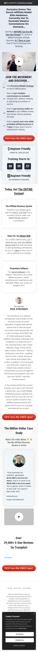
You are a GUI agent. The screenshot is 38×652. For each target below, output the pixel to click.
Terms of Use (17, 603)
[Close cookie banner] (34, 614)
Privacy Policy (27, 603)
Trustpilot (8, 572)
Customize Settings (19, 645)
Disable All (20, 640)
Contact (9, 603)
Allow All (20, 634)
